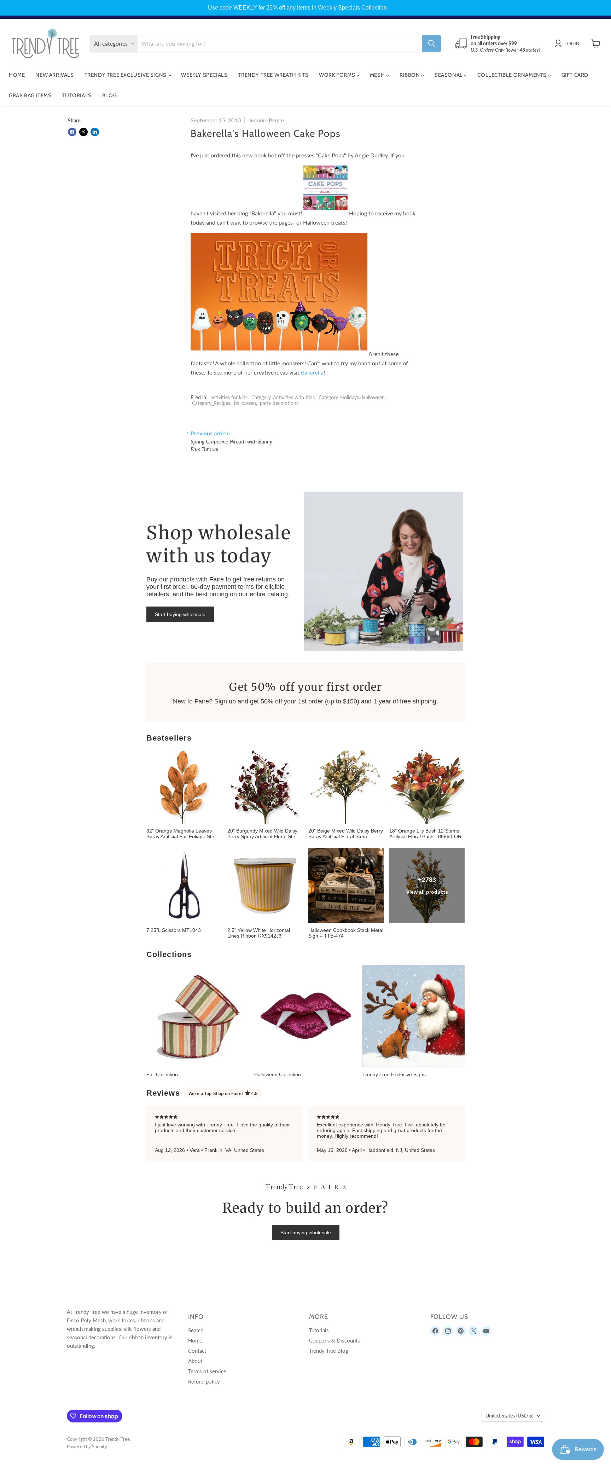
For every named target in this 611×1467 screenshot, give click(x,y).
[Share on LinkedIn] (95, 132)
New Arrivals (54, 75)
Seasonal (449, 75)
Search (195, 1330)
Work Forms (337, 75)
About (195, 1361)
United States (509, 1416)
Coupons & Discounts (334, 1340)
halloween (245, 403)
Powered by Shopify (87, 1446)
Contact (197, 1350)
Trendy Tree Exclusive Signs (126, 75)
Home (17, 75)
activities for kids (229, 397)
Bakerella (312, 372)
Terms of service (207, 1371)
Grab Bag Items (30, 95)
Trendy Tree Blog (328, 1350)
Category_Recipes (211, 403)
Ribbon (410, 75)
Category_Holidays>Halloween (352, 397)
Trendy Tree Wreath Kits (273, 75)
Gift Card (574, 75)
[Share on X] (83, 132)
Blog (109, 95)
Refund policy (204, 1381)
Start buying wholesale (180, 614)
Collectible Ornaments (512, 75)
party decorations (279, 403)
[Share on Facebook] (72, 132)
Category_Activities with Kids (283, 397)
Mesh (378, 75)
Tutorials (76, 95)
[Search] (431, 43)
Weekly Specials (204, 75)
